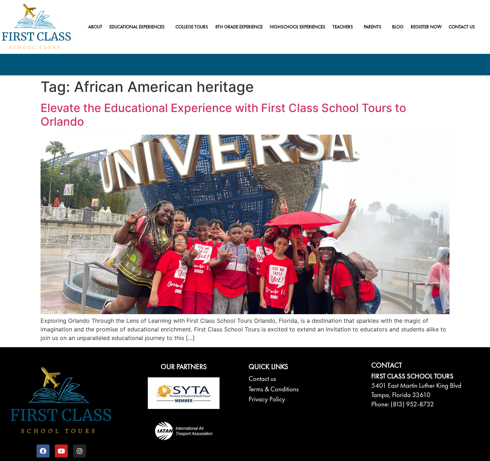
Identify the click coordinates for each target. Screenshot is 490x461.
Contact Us (462, 27)
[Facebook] (43, 450)
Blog (398, 27)
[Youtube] (61, 450)
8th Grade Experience (239, 27)
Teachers (343, 27)
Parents (372, 27)
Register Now (426, 27)
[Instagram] (79, 450)
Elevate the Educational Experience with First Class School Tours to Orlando (223, 115)
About (95, 27)
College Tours (191, 27)
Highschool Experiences (297, 27)
